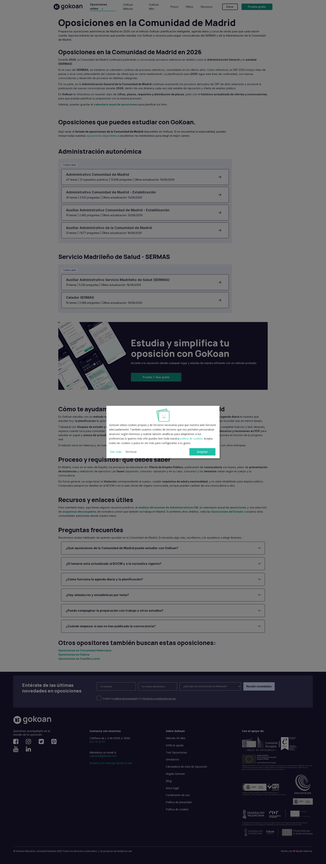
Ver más (116, 452)
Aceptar (202, 452)
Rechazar (131, 451)
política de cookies (191, 438)
